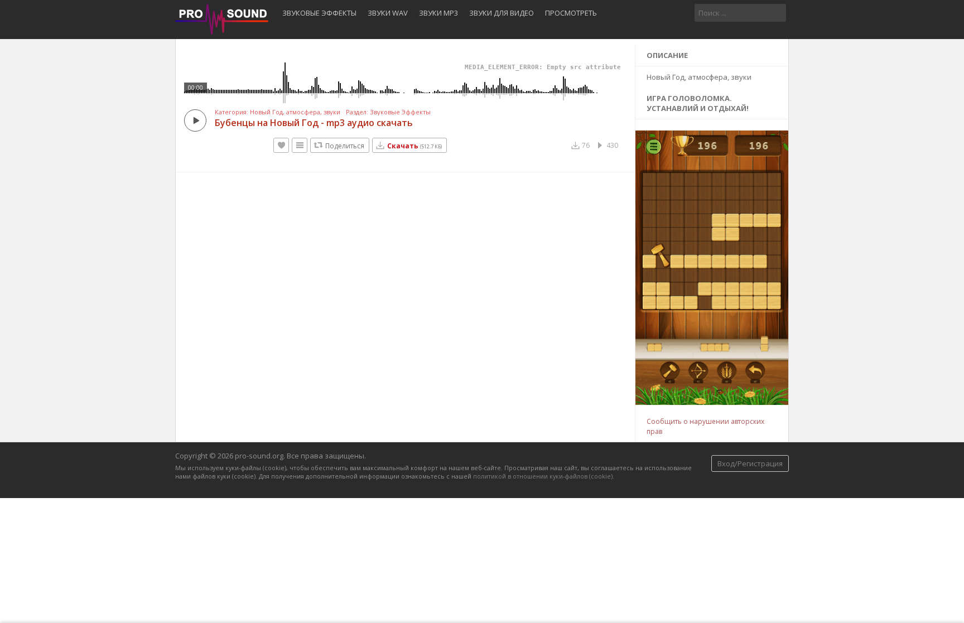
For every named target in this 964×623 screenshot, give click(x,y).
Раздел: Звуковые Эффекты (388, 112)
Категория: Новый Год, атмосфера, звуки (277, 112)
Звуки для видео (501, 13)
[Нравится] (281, 145)
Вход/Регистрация (750, 463)
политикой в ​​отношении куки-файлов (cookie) (543, 476)
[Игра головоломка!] (712, 402)
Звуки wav (388, 13)
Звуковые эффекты (319, 13)
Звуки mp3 (438, 13)
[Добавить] (299, 145)
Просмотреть (571, 13)
